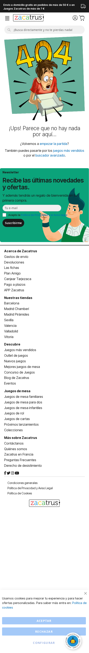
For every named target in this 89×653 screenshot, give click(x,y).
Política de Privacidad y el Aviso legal (44, 215)
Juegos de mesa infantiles (23, 408)
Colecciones (13, 430)
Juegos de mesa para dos (23, 402)
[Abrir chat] (73, 641)
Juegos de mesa (17, 391)
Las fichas (11, 268)
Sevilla (8, 320)
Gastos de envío (16, 257)
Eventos (10, 383)
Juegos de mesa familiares (23, 396)
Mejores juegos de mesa (22, 367)
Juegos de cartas (17, 419)
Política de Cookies (19, 493)
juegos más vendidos (68, 150)
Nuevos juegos (15, 361)
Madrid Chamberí (16, 309)
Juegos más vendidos (20, 350)
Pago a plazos (14, 284)
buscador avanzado (50, 155)
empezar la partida (53, 144)
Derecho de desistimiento (23, 465)
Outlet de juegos (16, 355)
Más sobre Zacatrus (20, 438)
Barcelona (11, 303)
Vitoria (8, 337)
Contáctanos (14, 443)
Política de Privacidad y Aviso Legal (30, 488)
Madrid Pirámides (16, 314)
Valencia (10, 325)
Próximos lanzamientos (21, 424)
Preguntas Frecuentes (20, 460)
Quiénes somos (15, 449)
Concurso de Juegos (19, 372)
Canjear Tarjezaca (17, 279)
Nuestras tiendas (18, 298)
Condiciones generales (22, 483)
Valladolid (11, 331)
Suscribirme (13, 223)
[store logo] (28, 18)
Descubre (12, 344)
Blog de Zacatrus (16, 378)
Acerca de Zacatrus (20, 251)
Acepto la (37, 215)
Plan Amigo (12, 273)
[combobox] (44, 30)
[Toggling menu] (7, 18)
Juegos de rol (14, 413)
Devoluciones (14, 262)
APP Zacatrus (14, 290)
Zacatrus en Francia (18, 454)
